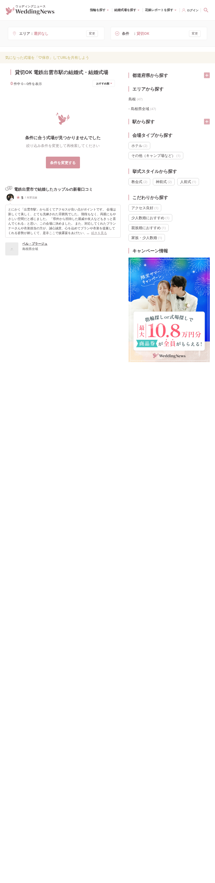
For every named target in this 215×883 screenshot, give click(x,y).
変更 (92, 33)
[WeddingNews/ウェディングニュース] (30, 12)
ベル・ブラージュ (34, 243)
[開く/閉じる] (207, 75)
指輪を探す (98, 10)
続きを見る (99, 233)
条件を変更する (63, 162)
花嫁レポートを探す (159, 10)
